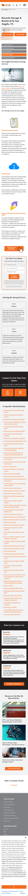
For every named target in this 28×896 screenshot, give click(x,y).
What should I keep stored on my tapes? (15, 519)
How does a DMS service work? (13, 595)
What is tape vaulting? (10, 522)
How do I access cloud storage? (13, 488)
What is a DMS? (8, 585)
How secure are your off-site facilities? (14, 431)
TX (9, 9)
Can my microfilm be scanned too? (13, 514)
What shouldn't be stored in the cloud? (14, 490)
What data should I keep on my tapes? (14, 545)
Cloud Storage (6, 173)
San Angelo (14, 785)
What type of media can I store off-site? (14, 517)
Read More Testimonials (14, 684)
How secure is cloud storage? (12, 473)
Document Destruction (8, 57)
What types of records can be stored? (14, 419)
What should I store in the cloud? (13, 493)
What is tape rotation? (10, 551)
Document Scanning (8, 48)
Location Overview (7, 45)
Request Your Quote (14, 276)
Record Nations (5, 9)
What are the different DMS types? (13, 588)
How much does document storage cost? (15, 441)
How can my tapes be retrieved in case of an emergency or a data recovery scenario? (14, 576)
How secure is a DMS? (10, 607)
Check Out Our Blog (14, 768)
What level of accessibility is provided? (14, 438)
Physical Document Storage (10, 130)
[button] (25, 837)
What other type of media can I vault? (14, 548)
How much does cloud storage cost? (14, 476)
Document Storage (7, 54)
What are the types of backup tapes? (14, 553)
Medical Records (7, 51)
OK (14, 887)
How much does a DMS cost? (12, 614)
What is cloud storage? (10, 466)
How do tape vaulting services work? (14, 525)
